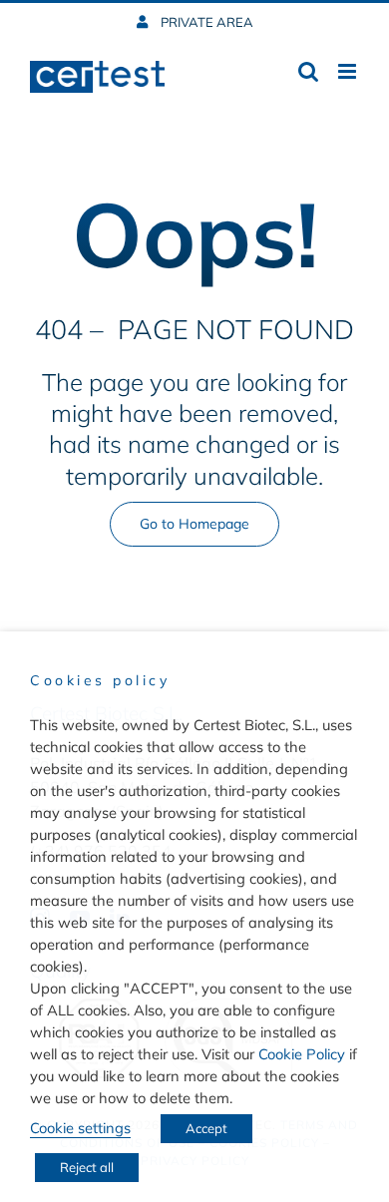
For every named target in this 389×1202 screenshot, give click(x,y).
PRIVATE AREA (205, 22)
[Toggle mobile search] (308, 71)
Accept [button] (206, 1128)
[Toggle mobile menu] (348, 71)
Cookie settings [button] (80, 1127)
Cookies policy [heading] (100, 680)
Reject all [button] (87, 1167)
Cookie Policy (301, 1053)
